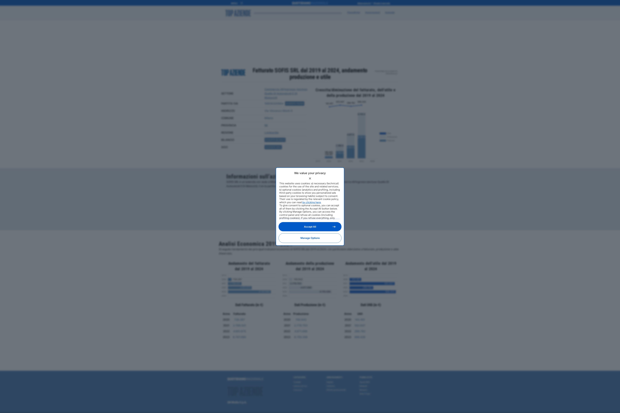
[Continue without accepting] (310, 178)
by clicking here (311, 202)
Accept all (310, 226)
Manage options (310, 238)
